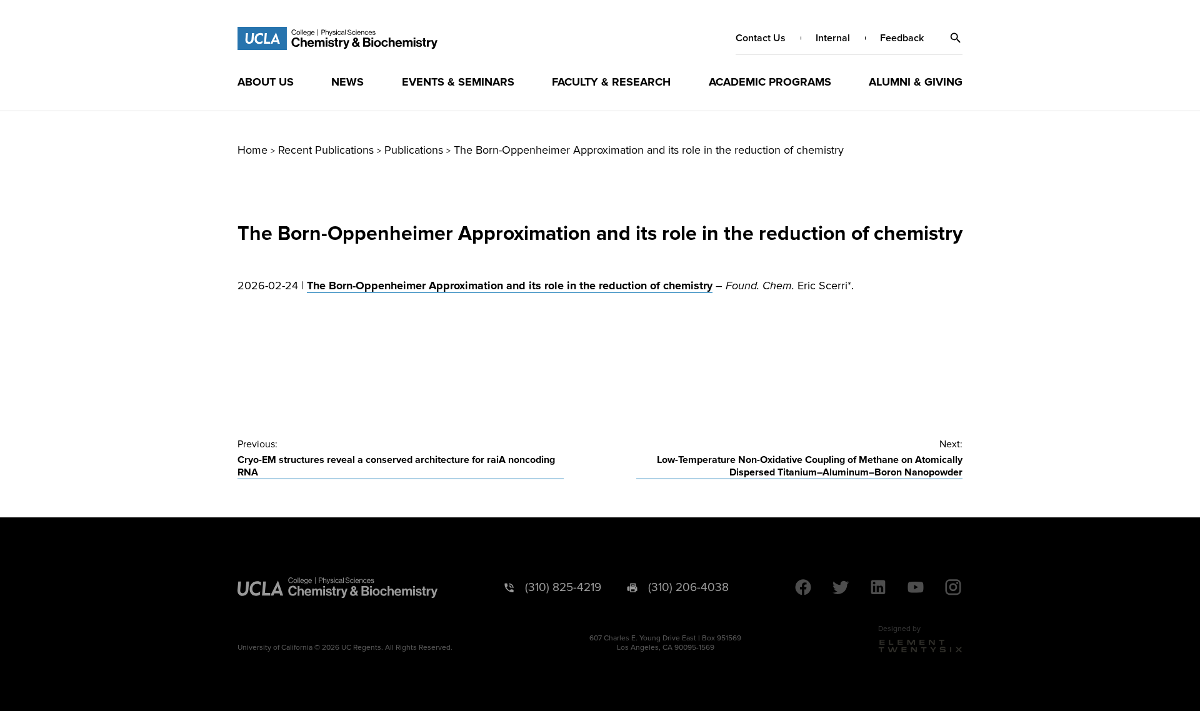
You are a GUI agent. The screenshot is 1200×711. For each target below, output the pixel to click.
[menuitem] (266, 81)
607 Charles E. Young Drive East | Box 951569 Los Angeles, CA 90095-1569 (665, 643)
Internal (833, 38)
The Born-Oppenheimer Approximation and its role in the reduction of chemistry (509, 285)
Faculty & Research (611, 82)
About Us (266, 82)
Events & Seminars (458, 82)
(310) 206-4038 (688, 587)
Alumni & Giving (915, 82)
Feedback (902, 38)
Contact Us (761, 38)
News (347, 82)
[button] (955, 38)
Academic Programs (770, 82)
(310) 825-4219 (563, 587)
